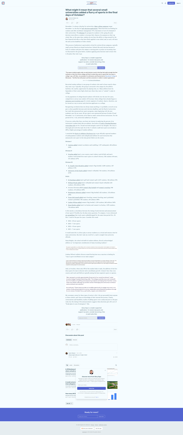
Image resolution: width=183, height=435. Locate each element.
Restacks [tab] (75, 339)
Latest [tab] (70, 365)
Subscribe (171, 3)
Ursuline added (72, 154)
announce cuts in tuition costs (74, 101)
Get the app (98, 428)
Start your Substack (88, 428)
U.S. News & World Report (94, 80)
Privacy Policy (102, 393)
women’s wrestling (104, 188)
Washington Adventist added (77, 193)
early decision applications (90, 29)
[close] (105, 370)
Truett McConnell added (75, 197)
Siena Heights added (74, 205)
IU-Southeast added (74, 180)
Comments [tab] (68, 339)
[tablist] (71, 339)
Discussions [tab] (76, 365)
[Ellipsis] (117, 353)
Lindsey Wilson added (75, 202)
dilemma (81, 33)
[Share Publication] (165, 3)
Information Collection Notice (91, 393)
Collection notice (103, 425)
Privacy (92, 425)
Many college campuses (101, 26)
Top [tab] (67, 365)
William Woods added (74, 183)
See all (68, 403)
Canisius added (72, 145)
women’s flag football (89, 188)
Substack (84, 432)
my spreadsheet (70, 215)
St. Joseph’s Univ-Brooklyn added (78, 166)
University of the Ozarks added (77, 171)
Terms (96, 425)
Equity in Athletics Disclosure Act (85, 134)
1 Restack (78, 324)
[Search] (162, 3)
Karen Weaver (72, 353)
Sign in (178, 3)
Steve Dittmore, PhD (73, 18)
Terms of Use (98, 391)
